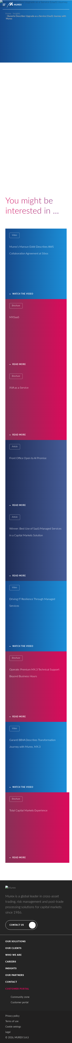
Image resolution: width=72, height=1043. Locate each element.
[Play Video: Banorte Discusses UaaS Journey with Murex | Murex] (36, 185)
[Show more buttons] (63, 203)
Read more (19, 364)
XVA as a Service (18, 387)
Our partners (14, 975)
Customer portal (19, 1002)
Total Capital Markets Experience (28, 810)
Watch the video (22, 294)
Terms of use (11, 1021)
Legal (7, 1032)
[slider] (36, 203)
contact (11, 982)
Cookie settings (13, 1027)
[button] (36, 941)
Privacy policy (12, 1016)
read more (19, 858)
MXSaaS (14, 317)
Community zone (20, 997)
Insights (11, 968)
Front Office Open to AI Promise (27, 458)
